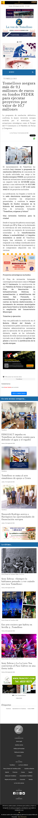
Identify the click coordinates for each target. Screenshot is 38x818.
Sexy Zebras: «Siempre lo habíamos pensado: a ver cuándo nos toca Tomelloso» (18, 581)
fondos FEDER (30, 708)
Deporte (30, 772)
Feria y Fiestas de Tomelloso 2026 (9, 574)
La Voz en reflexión (23, 765)
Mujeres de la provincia (10, 779)
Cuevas (23, 772)
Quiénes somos (19, 745)
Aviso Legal (19, 741)
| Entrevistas (21, 574)
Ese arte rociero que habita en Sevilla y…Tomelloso (16, 626)
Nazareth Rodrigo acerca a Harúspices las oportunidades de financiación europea (17, 517)
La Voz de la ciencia (19, 783)
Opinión (7, 772)
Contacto (19, 756)
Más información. (22, 817)
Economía (22, 779)
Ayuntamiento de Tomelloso (19, 708)
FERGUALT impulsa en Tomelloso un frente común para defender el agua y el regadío (18, 437)
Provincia (15, 772)
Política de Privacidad (19, 748)
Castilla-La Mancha (29, 768)
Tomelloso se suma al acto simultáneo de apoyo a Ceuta (16, 477)
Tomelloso (10, 79)
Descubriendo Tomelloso (26, 776)
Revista (31, 779)
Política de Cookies (19, 752)
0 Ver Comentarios (20, 695)
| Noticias (20, 658)
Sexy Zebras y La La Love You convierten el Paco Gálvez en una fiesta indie (18, 666)
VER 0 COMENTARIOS (19, 393)
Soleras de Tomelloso (10, 776)
